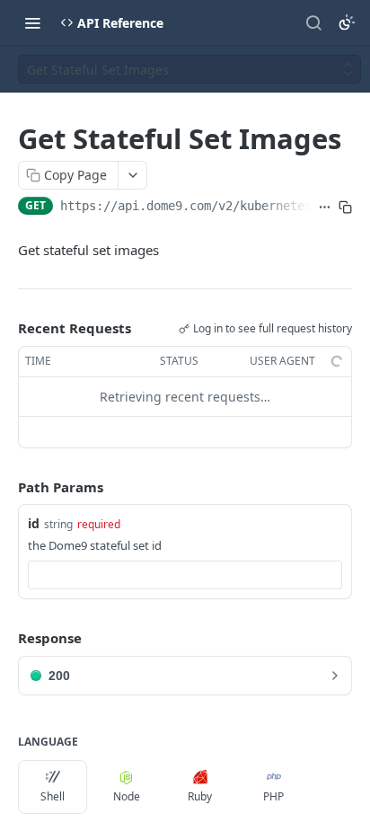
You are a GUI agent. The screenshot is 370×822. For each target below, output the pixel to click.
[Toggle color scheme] (346, 22)
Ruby (200, 796)
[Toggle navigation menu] (32, 22)
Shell (52, 796)
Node (126, 796)
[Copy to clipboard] (345, 207)
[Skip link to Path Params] (5, 487)
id (34, 523)
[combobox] (185, 575)
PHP (273, 796)
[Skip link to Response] (5, 638)
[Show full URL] (324, 207)
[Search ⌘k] (313, 22)
